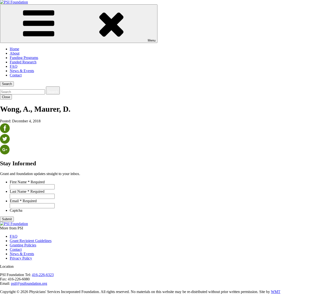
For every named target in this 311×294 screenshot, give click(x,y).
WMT (275, 292)
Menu (152, 40)
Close (6, 97)
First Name (27, 182)
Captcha (16, 210)
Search (7, 84)
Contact (16, 75)
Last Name (27, 191)
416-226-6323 (43, 275)
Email (23, 201)
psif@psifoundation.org (29, 283)
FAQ (13, 66)
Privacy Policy (21, 258)
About (14, 53)
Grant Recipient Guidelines (31, 241)
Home (14, 49)
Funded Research (23, 62)
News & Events (22, 71)
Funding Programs (24, 58)
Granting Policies (23, 245)
